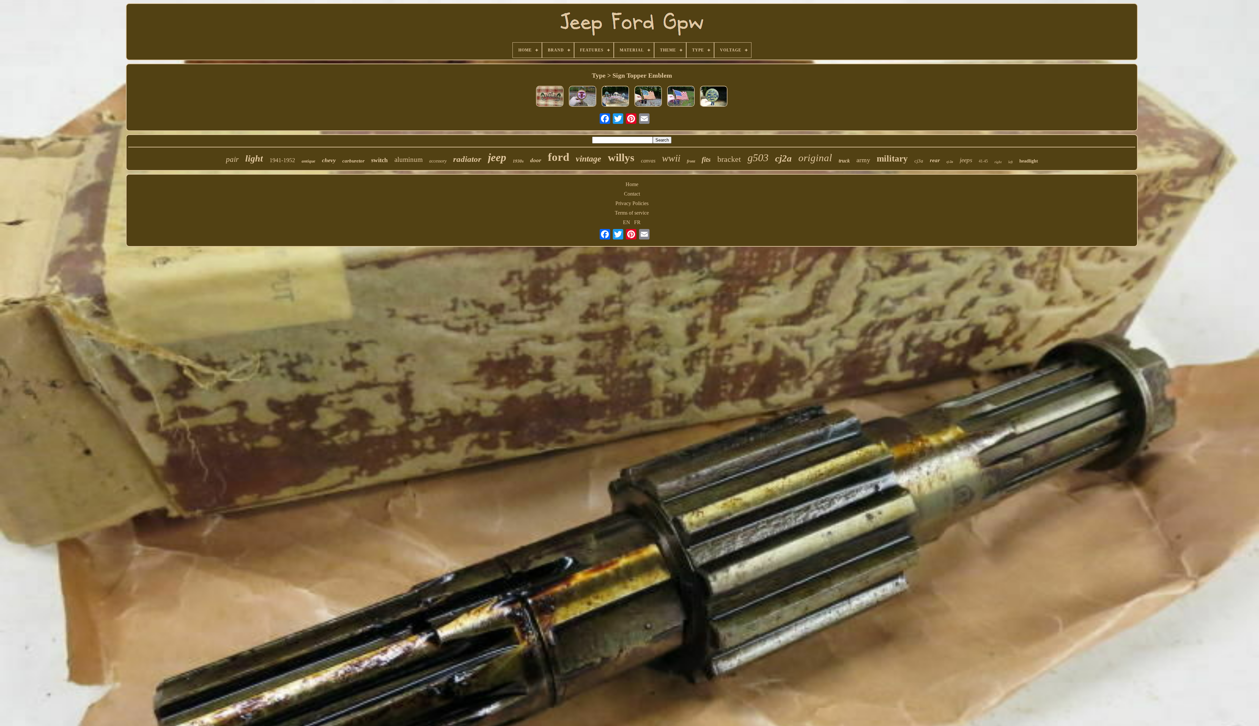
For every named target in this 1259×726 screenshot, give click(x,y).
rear (935, 160)
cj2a (783, 158)
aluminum (408, 159)
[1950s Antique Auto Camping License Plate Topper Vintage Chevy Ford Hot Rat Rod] (713, 97)
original (815, 157)
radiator (467, 159)
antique (308, 161)
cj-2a (950, 161)
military (892, 158)
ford (558, 157)
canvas (648, 160)
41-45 (983, 161)
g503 (758, 157)
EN (626, 222)
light (254, 158)
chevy (329, 160)
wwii (671, 158)
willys (621, 157)
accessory (438, 161)
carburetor (353, 160)
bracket (729, 159)
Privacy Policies (632, 203)
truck (844, 160)
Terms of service (632, 213)
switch (379, 160)
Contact (632, 194)
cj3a (918, 160)
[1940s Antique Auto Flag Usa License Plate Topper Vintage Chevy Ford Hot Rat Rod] (648, 97)
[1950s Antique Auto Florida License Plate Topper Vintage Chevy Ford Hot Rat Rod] (615, 97)
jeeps (966, 160)
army (863, 159)
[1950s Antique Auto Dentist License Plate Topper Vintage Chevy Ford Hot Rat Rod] (582, 97)
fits (706, 159)
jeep (497, 157)
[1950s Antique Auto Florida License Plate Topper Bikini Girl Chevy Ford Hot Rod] (550, 97)
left (1010, 162)
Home (632, 184)
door (535, 160)
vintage (588, 158)
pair (232, 159)
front (691, 161)
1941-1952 (282, 160)
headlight (1028, 161)
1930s (518, 161)
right (998, 162)
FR (637, 222)
